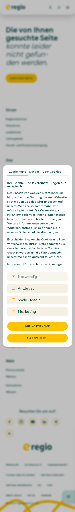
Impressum (14, 264)
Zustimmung (17, 171)
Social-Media (29, 300)
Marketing (27, 311)
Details (34, 171)
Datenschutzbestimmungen (38, 232)
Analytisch (27, 288)
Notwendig (27, 276)
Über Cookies (51, 171)
